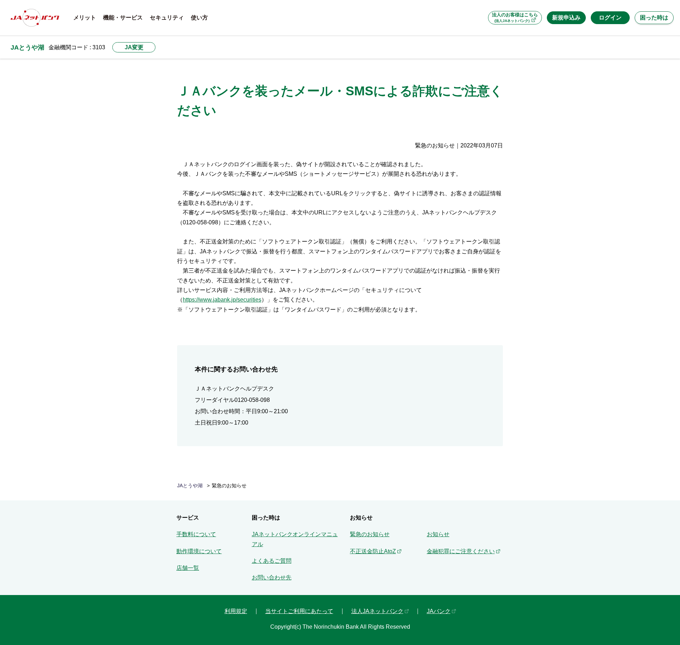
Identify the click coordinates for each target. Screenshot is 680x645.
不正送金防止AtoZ (373, 551)
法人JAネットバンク (377, 611)
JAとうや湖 (27, 47)
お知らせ (438, 534)
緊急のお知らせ (370, 534)
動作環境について (199, 551)
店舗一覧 (187, 568)
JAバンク (438, 611)
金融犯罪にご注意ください (461, 551)
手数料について (196, 534)
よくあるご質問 (271, 561)
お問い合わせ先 (271, 577)
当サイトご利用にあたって (299, 611)
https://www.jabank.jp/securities (222, 300)
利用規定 (236, 611)
